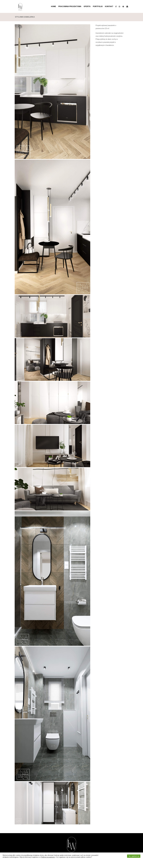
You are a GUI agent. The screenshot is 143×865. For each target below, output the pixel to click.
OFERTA (87, 6)
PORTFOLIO (98, 6)
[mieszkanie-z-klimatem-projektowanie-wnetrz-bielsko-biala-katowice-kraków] (52, 510)
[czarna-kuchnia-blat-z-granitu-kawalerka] (52, 337)
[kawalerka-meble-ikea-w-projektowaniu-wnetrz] (52, 424)
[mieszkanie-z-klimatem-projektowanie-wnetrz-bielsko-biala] (52, 381)
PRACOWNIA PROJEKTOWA (69, 6)
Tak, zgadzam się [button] (133, 856)
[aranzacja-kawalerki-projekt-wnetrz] (52, 294)
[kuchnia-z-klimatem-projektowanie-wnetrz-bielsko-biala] (52, 159)
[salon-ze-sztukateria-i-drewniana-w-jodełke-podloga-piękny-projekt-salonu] (52, 467)
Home (53, 6)
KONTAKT (109, 6)
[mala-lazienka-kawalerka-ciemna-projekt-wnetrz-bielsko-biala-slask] (52, 646)
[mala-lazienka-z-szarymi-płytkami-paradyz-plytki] (52, 781)
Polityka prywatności (48, 857)
